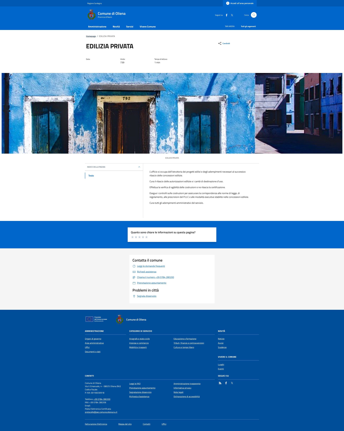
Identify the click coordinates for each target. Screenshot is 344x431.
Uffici (87, 347)
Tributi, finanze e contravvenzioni (189, 343)
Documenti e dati (93, 351)
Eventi (221, 368)
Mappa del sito (125, 424)
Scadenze (222, 347)
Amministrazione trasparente (187, 383)
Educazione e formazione (185, 338)
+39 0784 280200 (102, 399)
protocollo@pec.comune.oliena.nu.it (101, 412)
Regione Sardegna (94, 3)
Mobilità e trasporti (138, 347)
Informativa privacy (182, 387)
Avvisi (220, 343)
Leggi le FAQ (135, 383)
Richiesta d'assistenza (139, 396)
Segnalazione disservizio (140, 392)
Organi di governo (93, 338)
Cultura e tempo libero (184, 347)
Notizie (221, 338)
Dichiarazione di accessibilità (187, 396)
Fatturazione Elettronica (96, 424)
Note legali (178, 392)
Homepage (91, 36)
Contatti (146, 424)
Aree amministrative (94, 343)
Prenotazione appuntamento (142, 387)
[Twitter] (231, 15)
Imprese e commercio (139, 343)
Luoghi (221, 364)
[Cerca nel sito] (254, 15)
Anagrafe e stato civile (139, 338)
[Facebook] (225, 15)
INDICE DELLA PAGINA (96, 166)
